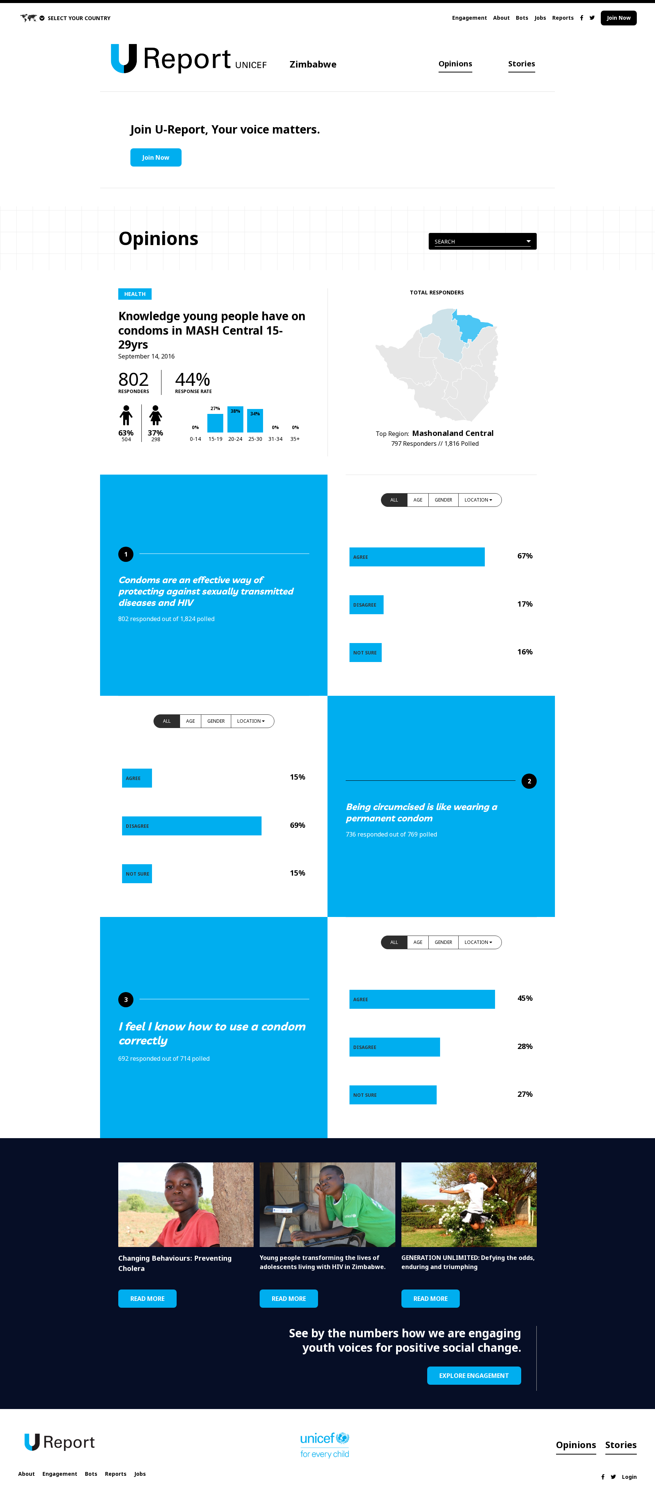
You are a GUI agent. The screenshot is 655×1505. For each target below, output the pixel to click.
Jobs (540, 17)
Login (629, 1476)
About (501, 17)
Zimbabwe (313, 64)
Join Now (619, 17)
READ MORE (147, 1298)
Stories (521, 63)
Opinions (455, 63)
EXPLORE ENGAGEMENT (474, 1375)
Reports (563, 17)
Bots (522, 17)
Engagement (469, 17)
